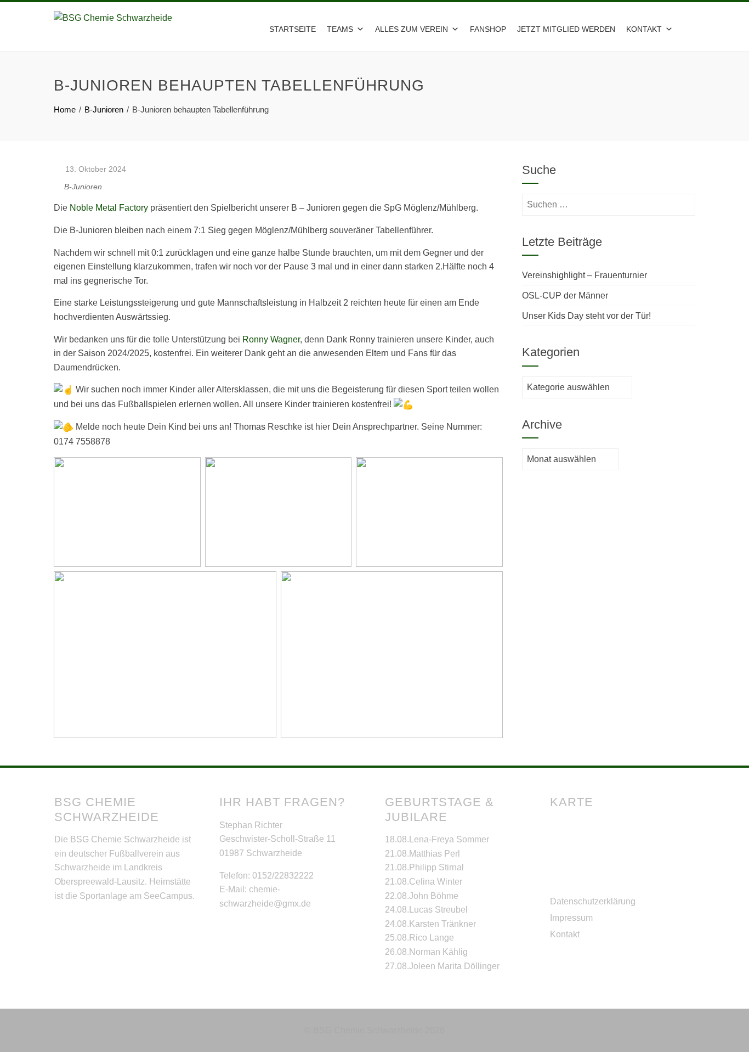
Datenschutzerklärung (592, 901)
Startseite (292, 29)
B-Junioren (83, 186)
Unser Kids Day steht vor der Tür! (586, 315)
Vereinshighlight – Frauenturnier (584, 275)
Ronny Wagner (271, 339)
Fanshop (488, 29)
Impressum (571, 917)
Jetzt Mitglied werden (566, 29)
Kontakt (565, 934)
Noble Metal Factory (109, 207)
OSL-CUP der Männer (565, 295)
